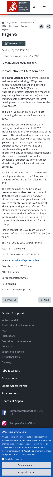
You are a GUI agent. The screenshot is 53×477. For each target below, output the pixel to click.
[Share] (48, 26)
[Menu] (45, 7)
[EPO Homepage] (18, 7)
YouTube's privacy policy (34, 451)
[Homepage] (3, 22)
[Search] (35, 7)
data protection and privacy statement (19, 454)
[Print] (41, 26)
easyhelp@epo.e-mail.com (26, 260)
